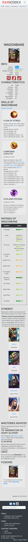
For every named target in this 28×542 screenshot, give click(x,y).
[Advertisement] (14, 28)
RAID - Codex (5, 6)
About (15, 540)
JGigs (6, 531)
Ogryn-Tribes (19, 69)
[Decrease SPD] (12, 165)
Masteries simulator (11, 518)
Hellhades (8, 533)
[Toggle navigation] (24, 2)
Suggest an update (6, 108)
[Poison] (15, 125)
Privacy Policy (9, 525)
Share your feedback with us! (11, 536)
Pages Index (23, 540)
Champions (14, 6)
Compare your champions (13, 516)
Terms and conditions (12, 523)
